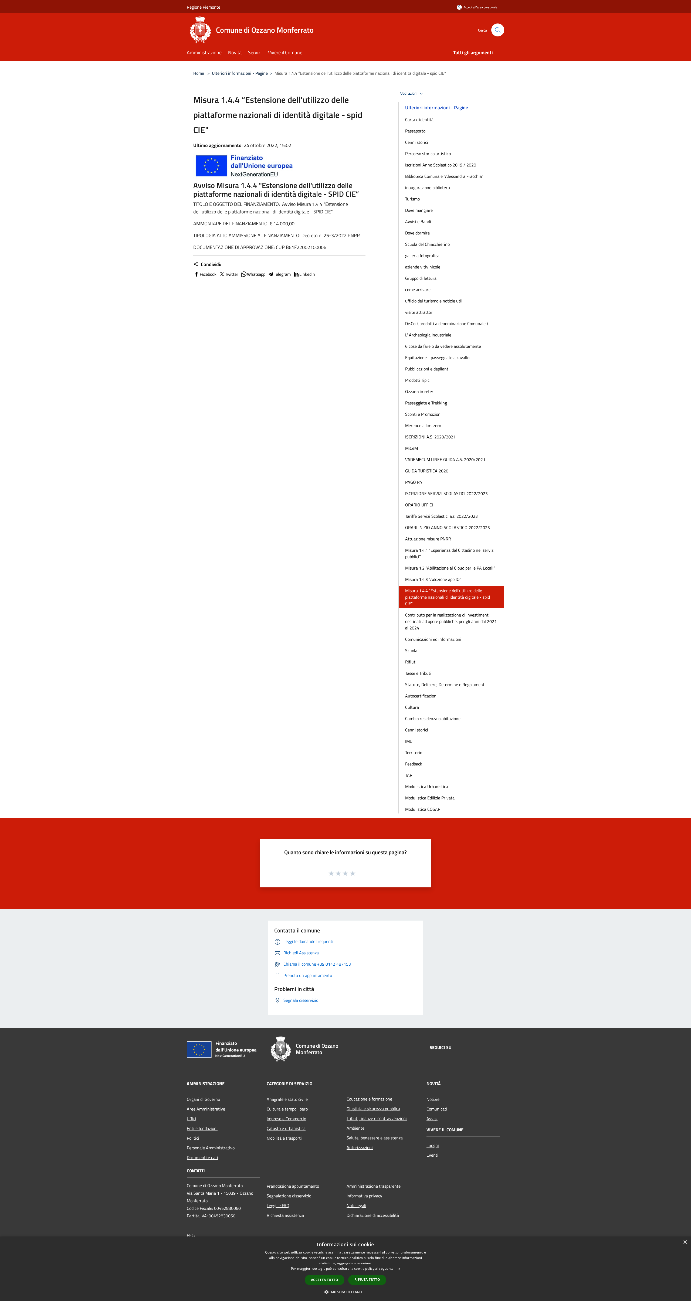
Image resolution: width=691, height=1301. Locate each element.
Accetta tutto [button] (324, 1280)
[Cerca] (497, 29)
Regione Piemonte (203, 7)
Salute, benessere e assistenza (375, 1138)
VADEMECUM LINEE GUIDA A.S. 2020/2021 (445, 459)
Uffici (191, 1118)
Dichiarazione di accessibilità (373, 1215)
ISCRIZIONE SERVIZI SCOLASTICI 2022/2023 (446, 493)
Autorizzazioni (360, 1147)
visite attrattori (419, 312)
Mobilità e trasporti (284, 1138)
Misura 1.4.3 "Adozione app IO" (433, 579)
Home (198, 73)
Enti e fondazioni (202, 1128)
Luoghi (432, 1145)
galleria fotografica (422, 255)
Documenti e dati (202, 1157)
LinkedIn (307, 274)
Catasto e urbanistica (286, 1128)
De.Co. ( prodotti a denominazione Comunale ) (446, 323)
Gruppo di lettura (420, 278)
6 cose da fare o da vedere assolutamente (443, 346)
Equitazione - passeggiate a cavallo (437, 357)
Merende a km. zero (423, 425)
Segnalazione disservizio (289, 1196)
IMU (408, 741)
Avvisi (432, 1118)
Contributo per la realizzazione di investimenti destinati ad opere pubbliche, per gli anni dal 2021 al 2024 (451, 621)
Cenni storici (416, 142)
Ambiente (355, 1128)
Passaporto (415, 131)
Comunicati (436, 1109)
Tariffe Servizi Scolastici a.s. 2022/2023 (441, 516)
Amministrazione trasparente (374, 1186)
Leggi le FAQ (278, 1205)
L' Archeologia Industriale (428, 335)
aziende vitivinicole (422, 267)
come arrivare (418, 289)
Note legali (356, 1205)
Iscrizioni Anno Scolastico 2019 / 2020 (440, 165)
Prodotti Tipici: (418, 380)
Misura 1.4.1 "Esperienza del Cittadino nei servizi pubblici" (449, 553)
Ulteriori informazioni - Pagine (240, 73)
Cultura (412, 707)
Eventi (432, 1155)
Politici (193, 1138)
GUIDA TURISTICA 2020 (426, 471)
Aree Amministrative (206, 1109)
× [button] (685, 1242)
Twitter (231, 274)
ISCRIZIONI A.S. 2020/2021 (430, 437)
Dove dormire (417, 233)
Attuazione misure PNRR (428, 539)
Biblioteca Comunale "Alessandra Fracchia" (444, 176)
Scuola (411, 650)
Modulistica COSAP (422, 809)
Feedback (413, 764)
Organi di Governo (203, 1099)
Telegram (282, 274)
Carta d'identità (419, 119)
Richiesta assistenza (285, 1215)
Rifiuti (410, 662)
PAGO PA (413, 482)
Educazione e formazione (369, 1099)
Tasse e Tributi (418, 673)
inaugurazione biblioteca (427, 187)
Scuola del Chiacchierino (427, 244)
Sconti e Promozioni (423, 414)
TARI (409, 775)
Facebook (208, 274)
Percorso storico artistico (428, 153)
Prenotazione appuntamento (293, 1186)
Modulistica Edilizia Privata (430, 798)
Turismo (412, 199)
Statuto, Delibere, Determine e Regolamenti (445, 684)
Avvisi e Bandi (418, 221)
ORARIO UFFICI (419, 505)
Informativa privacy (364, 1196)
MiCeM (411, 448)
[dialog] (345, 1269)
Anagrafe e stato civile (287, 1099)
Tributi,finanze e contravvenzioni (377, 1118)
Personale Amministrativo (211, 1148)
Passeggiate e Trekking (426, 403)
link (397, 1268)
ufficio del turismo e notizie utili (434, 301)
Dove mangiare (419, 210)
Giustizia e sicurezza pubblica (373, 1108)
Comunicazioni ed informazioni (433, 639)
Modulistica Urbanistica (426, 786)
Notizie (432, 1099)
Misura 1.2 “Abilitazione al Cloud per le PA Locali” (450, 568)
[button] (345, 1292)
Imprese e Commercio (286, 1118)
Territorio (413, 752)
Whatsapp (256, 274)
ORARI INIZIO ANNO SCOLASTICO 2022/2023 (447, 527)
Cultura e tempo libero (287, 1109)
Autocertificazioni (421, 696)
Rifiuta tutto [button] (367, 1279)
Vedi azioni (409, 93)
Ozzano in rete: (419, 391)
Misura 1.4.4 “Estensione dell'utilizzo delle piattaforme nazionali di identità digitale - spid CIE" (447, 597)
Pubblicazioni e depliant (426, 369)
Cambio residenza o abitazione (432, 718)
